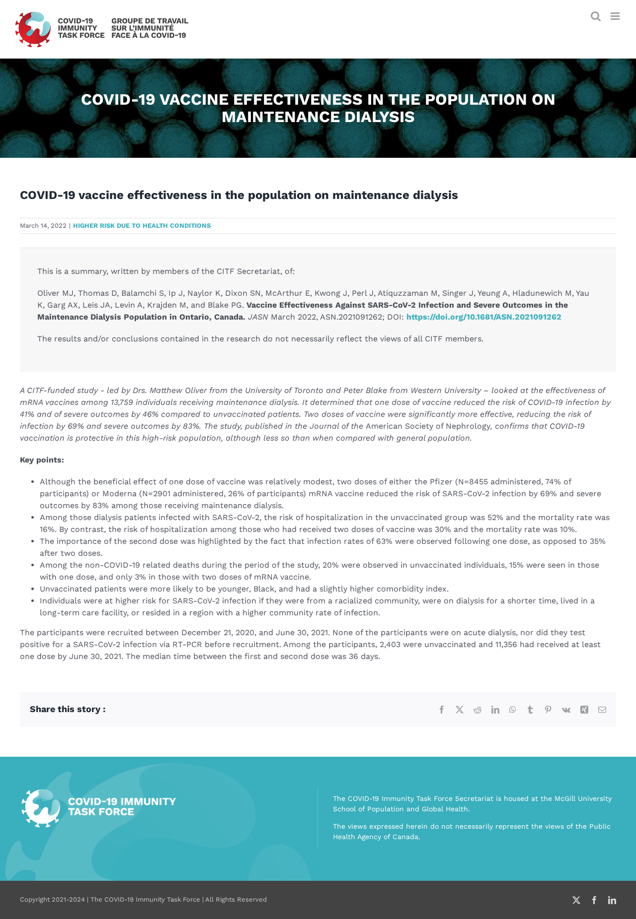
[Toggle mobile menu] (616, 16)
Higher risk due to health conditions (142, 225)
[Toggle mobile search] (596, 16)
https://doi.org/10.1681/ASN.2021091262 (483, 317)
